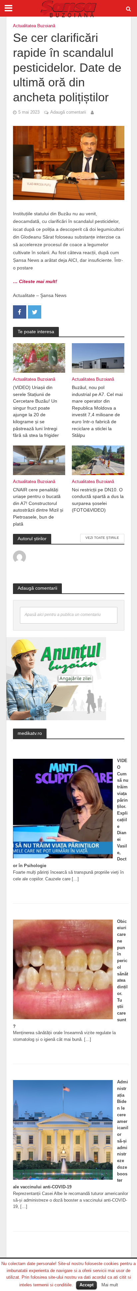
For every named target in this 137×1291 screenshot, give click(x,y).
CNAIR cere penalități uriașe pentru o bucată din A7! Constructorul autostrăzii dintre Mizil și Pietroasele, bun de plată (38, 507)
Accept (86, 1284)
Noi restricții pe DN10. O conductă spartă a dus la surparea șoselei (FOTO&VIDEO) (98, 500)
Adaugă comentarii (68, 112)
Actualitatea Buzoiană (34, 26)
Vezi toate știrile (102, 538)
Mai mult (109, 1284)
